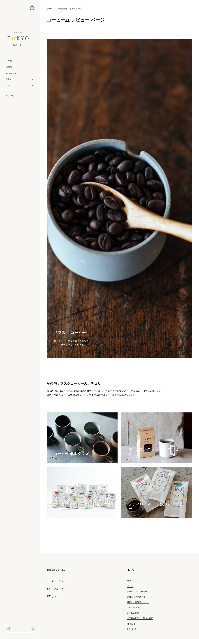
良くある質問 (133, 613)
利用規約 (131, 624)
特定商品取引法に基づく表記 (140, 618)
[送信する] (32, 628)
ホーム (50, 9)
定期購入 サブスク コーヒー (139, 597)
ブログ (130, 586)
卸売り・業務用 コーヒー (138, 602)
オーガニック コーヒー (137, 592)
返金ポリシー (133, 629)
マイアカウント (134, 608)
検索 (129, 581)
